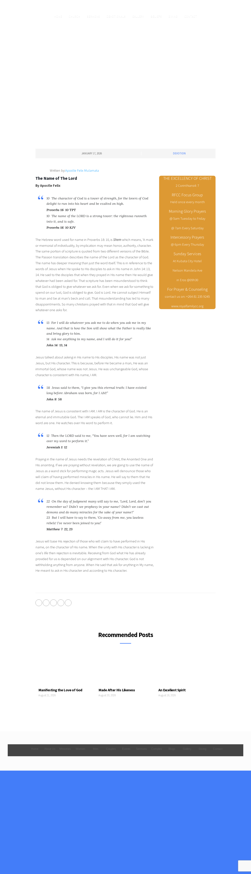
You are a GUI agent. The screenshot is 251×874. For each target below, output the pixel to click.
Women (80, 748)
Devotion (179, 153)
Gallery (138, 16)
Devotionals (116, 16)
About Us (49, 748)
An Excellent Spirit (172, 690)
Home (58, 16)
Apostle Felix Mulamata (82, 170)
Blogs (171, 748)
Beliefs (156, 16)
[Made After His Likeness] (125, 669)
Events (126, 748)
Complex (156, 748)
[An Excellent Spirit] (185, 669)
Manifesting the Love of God (60, 690)
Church (74, 16)
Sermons (93, 16)
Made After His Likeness (116, 690)
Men (95, 748)
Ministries (65, 748)
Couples (111, 748)
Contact (190, 16)
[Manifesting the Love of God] (65, 669)
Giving (173, 16)
